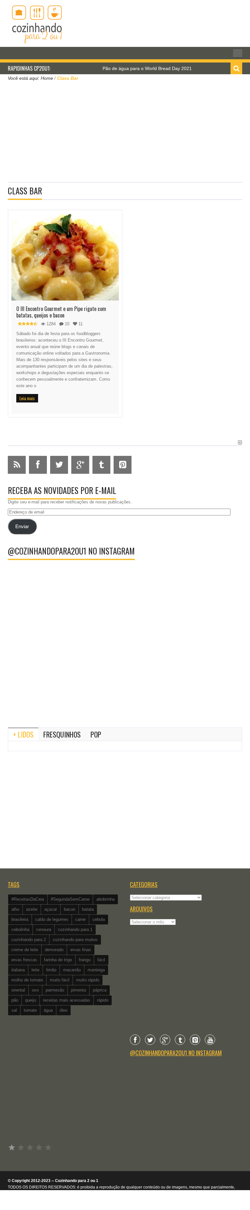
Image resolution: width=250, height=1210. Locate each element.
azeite (31, 909)
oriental (18, 990)
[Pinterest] (195, 1039)
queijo (30, 1000)
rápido (102, 1000)
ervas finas (80, 949)
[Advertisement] (125, 130)
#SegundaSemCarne (70, 899)
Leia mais (27, 398)
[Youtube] (210, 1039)
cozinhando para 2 (28, 939)
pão (14, 1000)
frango (84, 959)
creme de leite (24, 949)
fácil (101, 959)
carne (80, 919)
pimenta (78, 990)
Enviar (22, 526)
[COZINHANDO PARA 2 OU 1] (37, 23)
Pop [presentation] (95, 734)
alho (15, 909)
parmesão (55, 990)
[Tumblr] (180, 1039)
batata (88, 909)
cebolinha (20, 929)
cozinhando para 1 (75, 929)
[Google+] (165, 1039)
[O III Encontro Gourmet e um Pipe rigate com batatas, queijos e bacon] (65, 257)
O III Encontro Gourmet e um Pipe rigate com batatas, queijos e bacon (61, 312)
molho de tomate (27, 980)
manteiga (96, 969)
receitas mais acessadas (66, 1000)
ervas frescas (24, 959)
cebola (98, 919)
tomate (30, 1010)
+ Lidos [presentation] (23, 734)
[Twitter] (150, 1039)
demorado (54, 949)
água (48, 1010)
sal (14, 1010)
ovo (35, 990)
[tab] (23, 734)
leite (35, 969)
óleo (63, 1010)
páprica (99, 990)
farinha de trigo (58, 959)
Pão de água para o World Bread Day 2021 (134, 68)
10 (66, 323)
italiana (18, 969)
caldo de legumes (51, 919)
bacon (69, 909)
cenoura (43, 929)
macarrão (72, 969)
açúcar (50, 909)
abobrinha (105, 899)
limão (51, 969)
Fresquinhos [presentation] (62, 734)
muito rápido (87, 980)
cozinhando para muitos (75, 939)
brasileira (19, 919)
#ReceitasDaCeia (27, 899)
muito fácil (59, 980)
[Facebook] (135, 1039)
